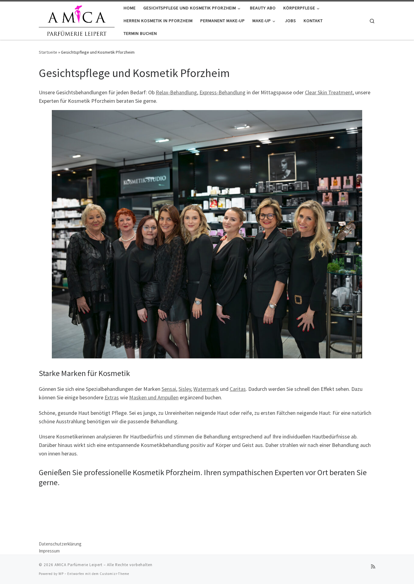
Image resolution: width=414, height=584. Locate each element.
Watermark (206, 388)
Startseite (48, 52)
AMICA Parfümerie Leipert (78, 564)
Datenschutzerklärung (60, 544)
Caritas (238, 388)
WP (61, 574)
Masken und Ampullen (154, 397)
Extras (112, 397)
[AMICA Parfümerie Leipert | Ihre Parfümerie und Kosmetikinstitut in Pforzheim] (77, 19)
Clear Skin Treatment (329, 92)
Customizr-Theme (114, 574)
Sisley (185, 388)
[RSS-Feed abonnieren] (373, 566)
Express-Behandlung (222, 92)
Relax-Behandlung (176, 92)
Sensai (169, 388)
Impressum (49, 551)
